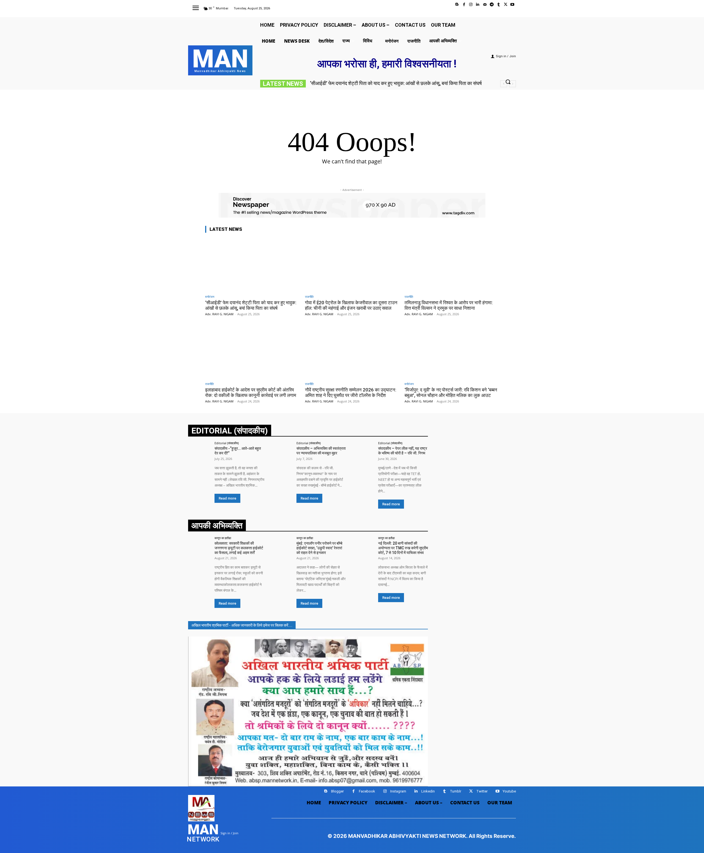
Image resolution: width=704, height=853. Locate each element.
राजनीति (309, 296)
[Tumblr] (498, 4)
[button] (508, 82)
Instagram (398, 791)
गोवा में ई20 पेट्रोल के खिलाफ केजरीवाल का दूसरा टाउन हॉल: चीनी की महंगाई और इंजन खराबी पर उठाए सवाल (351, 305)
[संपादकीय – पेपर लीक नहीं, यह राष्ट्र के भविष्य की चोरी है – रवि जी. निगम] (363, 452)
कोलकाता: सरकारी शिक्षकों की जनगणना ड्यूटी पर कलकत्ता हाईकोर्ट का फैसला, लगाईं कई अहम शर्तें (239, 548)
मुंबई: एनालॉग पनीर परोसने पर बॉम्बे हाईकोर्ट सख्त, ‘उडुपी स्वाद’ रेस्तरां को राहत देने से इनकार (319, 548)
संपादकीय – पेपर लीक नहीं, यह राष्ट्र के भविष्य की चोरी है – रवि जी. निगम (402, 450)
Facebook (367, 791)
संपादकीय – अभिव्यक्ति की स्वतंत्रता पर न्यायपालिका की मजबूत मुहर (321, 450)
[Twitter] (505, 4)
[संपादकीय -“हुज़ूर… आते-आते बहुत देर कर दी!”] (199, 452)
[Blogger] (456, 4)
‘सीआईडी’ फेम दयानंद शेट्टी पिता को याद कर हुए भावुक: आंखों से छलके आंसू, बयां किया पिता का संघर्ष (396, 83)
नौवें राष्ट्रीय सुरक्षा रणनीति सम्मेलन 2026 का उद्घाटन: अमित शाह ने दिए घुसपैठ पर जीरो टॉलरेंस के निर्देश (350, 392)
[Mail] (484, 4)
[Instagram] (471, 4)
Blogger (337, 791)
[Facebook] (464, 4)
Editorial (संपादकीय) (227, 443)
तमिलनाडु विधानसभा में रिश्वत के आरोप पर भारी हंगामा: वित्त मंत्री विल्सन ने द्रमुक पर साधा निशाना (449, 305)
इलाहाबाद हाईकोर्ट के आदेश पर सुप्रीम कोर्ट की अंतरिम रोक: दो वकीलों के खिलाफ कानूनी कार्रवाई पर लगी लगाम (250, 392)
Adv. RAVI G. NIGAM (219, 314)
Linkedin (428, 791)
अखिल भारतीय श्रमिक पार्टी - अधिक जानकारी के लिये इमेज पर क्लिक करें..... (241, 625)
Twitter (482, 791)
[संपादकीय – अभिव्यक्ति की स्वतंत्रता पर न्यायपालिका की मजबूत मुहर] (281, 452)
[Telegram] (491, 4)
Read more (227, 498)
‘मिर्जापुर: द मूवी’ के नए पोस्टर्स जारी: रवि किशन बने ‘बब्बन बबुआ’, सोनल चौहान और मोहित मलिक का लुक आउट (451, 392)
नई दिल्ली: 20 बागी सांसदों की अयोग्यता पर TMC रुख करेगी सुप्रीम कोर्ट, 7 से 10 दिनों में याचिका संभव (403, 548)
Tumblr (455, 791)
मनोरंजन (209, 296)
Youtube (509, 791)
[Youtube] (512, 4)
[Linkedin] (477, 4)
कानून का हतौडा (223, 537)
